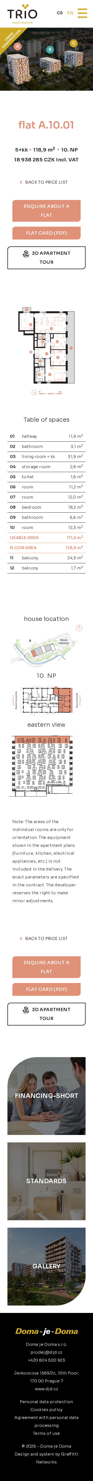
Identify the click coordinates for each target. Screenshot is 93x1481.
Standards (46, 1181)
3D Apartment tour (50, 258)
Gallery (46, 1266)
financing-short (46, 1096)
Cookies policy (46, 1409)
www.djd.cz (46, 1389)
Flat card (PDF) (46, 233)
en (70, 13)
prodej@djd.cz (46, 1352)
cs (60, 13)
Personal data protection (46, 1401)
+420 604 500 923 (46, 1360)
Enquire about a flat (46, 211)
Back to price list (46, 182)
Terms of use (46, 1433)
